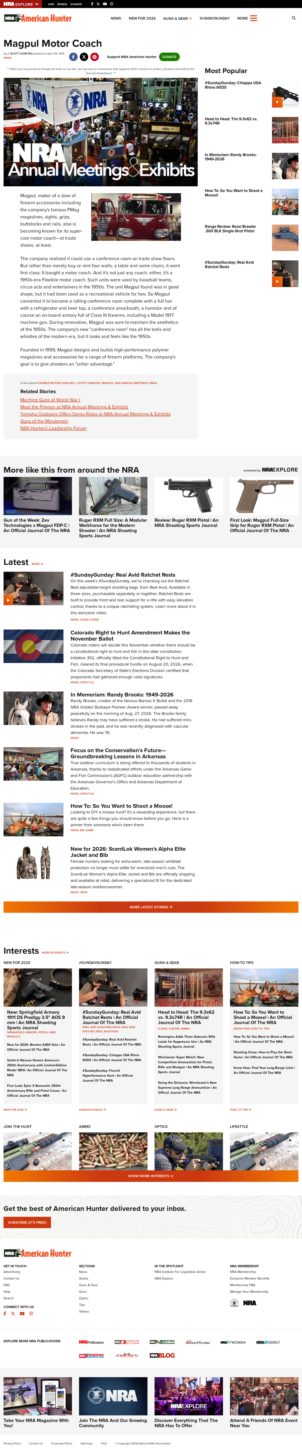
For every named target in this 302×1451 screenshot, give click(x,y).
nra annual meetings (131, 383)
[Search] (293, 18)
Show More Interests (176, 1176)
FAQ (7, 1285)
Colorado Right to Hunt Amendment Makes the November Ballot (130, 635)
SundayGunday (215, 18)
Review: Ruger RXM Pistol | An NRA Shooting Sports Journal (187, 523)
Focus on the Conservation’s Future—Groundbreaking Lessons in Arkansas (118, 753)
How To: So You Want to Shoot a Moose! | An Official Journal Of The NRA (263, 1017)
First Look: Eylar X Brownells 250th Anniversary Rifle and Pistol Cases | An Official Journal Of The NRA (37, 1090)
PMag (153, 383)
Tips (266, 1028)
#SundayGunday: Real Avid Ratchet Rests (123, 575)
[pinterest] (94, 54)
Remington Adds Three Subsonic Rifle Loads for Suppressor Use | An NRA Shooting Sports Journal (186, 1041)
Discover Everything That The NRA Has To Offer (186, 1423)
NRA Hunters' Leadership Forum (53, 428)
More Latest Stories (170, 907)
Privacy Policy (12, 1443)
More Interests (53, 953)
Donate (76, 4)
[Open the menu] (253, 18)
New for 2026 (142, 18)
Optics (161, 1126)
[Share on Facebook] (73, 54)
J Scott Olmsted (88, 383)
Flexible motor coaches (55, 383)
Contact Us (12, 1278)
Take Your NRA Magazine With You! (36, 1423)
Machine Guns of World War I (50, 399)
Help (7, 1291)
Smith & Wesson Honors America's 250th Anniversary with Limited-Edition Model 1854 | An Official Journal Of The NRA (37, 1068)
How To (256, 1028)
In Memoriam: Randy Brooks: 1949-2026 (122, 694)
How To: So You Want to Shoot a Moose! (121, 806)
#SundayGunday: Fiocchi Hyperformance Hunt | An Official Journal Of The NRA (108, 1075)
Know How (241, 1028)
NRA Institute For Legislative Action (180, 1271)
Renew (62, 4)
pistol (43, 1032)
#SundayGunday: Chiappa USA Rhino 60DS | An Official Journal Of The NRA (112, 1058)
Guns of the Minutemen (44, 421)
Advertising (12, 1271)
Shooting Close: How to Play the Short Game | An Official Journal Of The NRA (263, 1055)
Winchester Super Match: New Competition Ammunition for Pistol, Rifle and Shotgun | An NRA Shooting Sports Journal (186, 1065)
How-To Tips (242, 962)
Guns (83, 1291)
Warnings (87, 1443)
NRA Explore (164, 1278)
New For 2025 (17, 962)
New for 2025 (14, 1110)
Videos (84, 1311)
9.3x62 (162, 1028)
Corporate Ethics (61, 1443)
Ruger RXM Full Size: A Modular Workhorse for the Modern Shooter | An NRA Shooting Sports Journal (113, 528)
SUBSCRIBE (27, 1222)
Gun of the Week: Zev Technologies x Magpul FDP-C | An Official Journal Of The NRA (37, 525)
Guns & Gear (175, 18)
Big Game (86, 830)
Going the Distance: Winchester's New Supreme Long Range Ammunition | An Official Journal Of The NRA (187, 1087)
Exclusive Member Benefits (250, 1278)
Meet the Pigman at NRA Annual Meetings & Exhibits (74, 406)
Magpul (107, 383)
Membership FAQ (242, 1285)
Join (51, 4)
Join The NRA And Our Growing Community (113, 1423)
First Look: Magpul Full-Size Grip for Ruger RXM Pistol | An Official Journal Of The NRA (262, 525)
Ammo (185, 1028)
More (36, 564)
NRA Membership (243, 1271)
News (116, 18)
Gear (84, 892)
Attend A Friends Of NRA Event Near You (264, 1423)
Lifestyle (87, 682)
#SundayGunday (95, 962)
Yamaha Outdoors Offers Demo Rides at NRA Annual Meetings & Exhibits (95, 413)
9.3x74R (174, 1028)
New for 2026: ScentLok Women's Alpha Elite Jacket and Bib (128, 852)
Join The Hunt (18, 1126)
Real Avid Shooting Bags (101, 1027)
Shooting (111, 1031)
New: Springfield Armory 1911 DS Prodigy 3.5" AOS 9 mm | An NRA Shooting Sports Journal (36, 1020)
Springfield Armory (22, 1032)
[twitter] (84, 54)
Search (9, 1298)
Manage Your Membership (249, 1291)
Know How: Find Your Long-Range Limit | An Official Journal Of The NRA (264, 1070)
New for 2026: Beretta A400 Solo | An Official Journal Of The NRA (36, 1047)
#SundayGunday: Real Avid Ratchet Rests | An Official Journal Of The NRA (112, 1017)
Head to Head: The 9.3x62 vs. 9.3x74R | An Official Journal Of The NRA (186, 1017)
